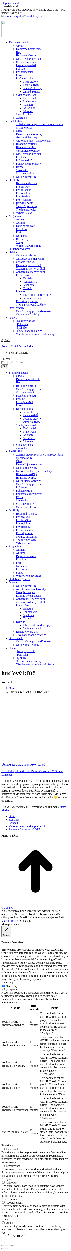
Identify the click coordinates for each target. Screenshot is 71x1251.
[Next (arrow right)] (6, 1248)
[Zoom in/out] (13, 1245)
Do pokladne (26, 346)
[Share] (6, 1245)
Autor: (31, 771)
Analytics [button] (6, 1179)
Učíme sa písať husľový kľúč (23, 764)
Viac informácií (10, 920)
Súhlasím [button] (25, 920)
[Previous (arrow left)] (2, 1248)
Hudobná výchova (12, 771)
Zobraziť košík (10, 346)
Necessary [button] (7, 982)
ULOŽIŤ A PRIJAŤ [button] (13, 1235)
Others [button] (5, 1219)
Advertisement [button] (9, 1199)
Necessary (12, 986)
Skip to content (10, 3)
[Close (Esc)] (2, 1245)
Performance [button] (8, 1162)
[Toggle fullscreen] (10, 1245)
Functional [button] (7, 1145)
